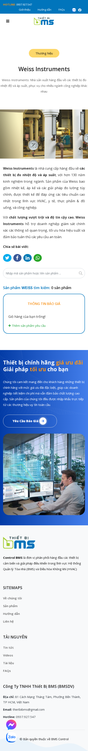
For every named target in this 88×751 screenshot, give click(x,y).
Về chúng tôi (12, 598)
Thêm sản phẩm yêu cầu (28, 326)
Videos (8, 655)
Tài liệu (8, 663)
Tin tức (8, 647)
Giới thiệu (24, 9)
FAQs (62, 9)
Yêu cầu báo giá (25, 421)
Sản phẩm (10, 606)
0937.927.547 (24, 4)
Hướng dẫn (44, 9)
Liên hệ (8, 621)
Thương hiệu (44, 53)
